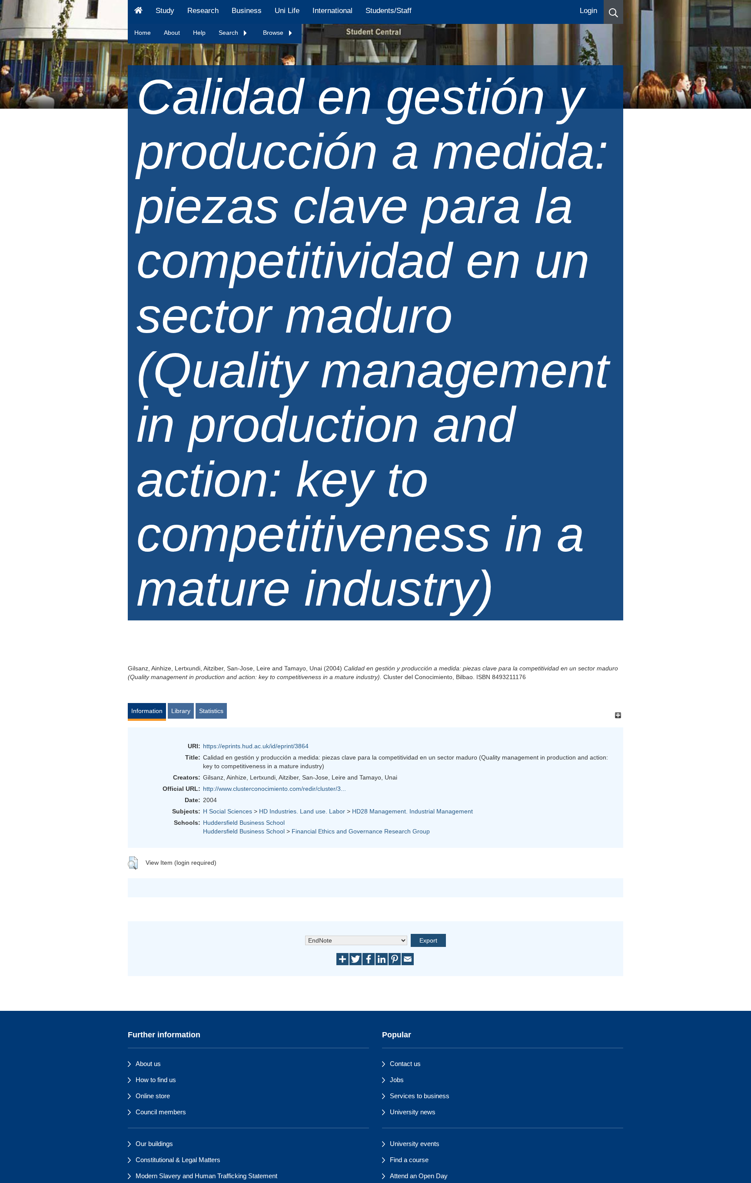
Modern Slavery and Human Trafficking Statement (206, 1176)
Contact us (405, 1063)
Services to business (419, 1096)
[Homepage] (138, 12)
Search (229, 32)
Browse (274, 32)
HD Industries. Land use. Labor (302, 811)
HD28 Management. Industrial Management (412, 811)
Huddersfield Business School (244, 822)
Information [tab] (147, 710)
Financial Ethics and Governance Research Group (361, 831)
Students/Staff (389, 11)
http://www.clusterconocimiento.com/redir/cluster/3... (274, 788)
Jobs (397, 1079)
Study (165, 11)
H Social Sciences (227, 811)
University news (412, 1112)
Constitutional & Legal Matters (178, 1159)
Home (142, 32)
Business (247, 11)
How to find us (156, 1079)
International (332, 11)
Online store (153, 1096)
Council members (161, 1112)
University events (414, 1143)
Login (588, 11)
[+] (618, 715)
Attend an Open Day (419, 1176)
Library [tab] (180, 710)
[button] (613, 12)
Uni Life (287, 11)
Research (203, 11)
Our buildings (154, 1143)
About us (148, 1063)
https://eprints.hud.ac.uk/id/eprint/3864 (256, 746)
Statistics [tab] (211, 710)
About (172, 32)
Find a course (409, 1159)
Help (199, 32)
